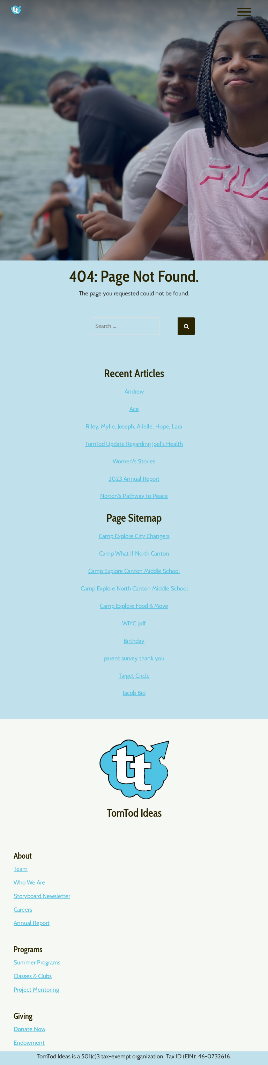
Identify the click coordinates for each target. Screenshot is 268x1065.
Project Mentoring (36, 989)
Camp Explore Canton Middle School (134, 570)
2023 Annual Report (134, 478)
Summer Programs (37, 962)
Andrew (134, 391)
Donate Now (29, 1029)
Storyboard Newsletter (42, 896)
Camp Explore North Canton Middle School (134, 588)
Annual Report (32, 922)
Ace (134, 408)
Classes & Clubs (33, 975)
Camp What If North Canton (134, 553)
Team (21, 868)
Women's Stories (134, 461)
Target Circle (134, 675)
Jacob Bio (134, 692)
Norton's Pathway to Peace (134, 495)
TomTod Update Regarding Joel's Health (134, 443)
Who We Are (29, 882)
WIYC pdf (134, 623)
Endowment (29, 1042)
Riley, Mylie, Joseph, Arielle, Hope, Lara (134, 426)
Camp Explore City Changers (134, 535)
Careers (23, 909)
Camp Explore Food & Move (134, 605)
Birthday (134, 640)
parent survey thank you (134, 658)
